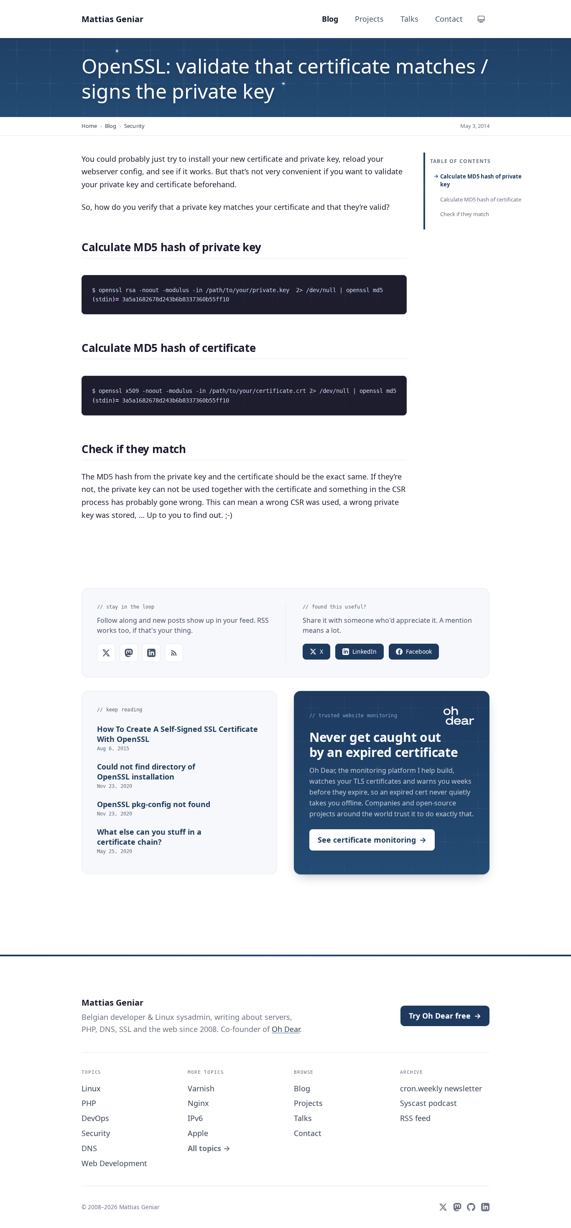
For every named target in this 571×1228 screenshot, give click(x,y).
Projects (308, 1103)
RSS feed (415, 1118)
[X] (443, 1207)
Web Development (114, 1163)
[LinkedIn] (485, 1207)
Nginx (198, 1103)
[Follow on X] (106, 653)
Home (89, 126)
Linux (91, 1088)
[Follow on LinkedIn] (151, 653)
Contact (307, 1133)
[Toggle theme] (481, 19)
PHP (89, 1103)
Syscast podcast (428, 1103)
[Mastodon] (457, 1207)
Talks (303, 1118)
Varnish (201, 1088)
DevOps (95, 1118)
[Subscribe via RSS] (174, 653)
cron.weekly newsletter (441, 1088)
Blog (111, 126)
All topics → (209, 1148)
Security (134, 126)
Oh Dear (286, 1029)
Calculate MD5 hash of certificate (480, 199)
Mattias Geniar (112, 19)
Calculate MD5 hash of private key (481, 181)
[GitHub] (471, 1207)
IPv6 (195, 1118)
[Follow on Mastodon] (129, 653)
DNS (89, 1148)
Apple (198, 1133)
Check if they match (464, 214)
